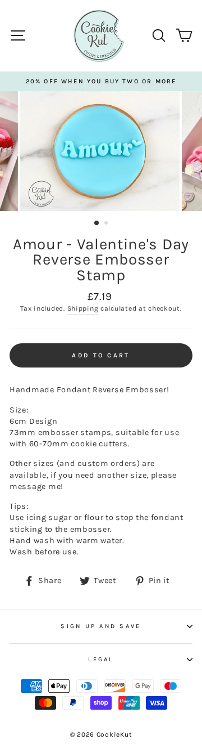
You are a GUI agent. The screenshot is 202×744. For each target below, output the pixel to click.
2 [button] (107, 224)
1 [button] (97, 223)
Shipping (83, 308)
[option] (101, 81)
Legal (100, 659)
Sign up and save (101, 626)
